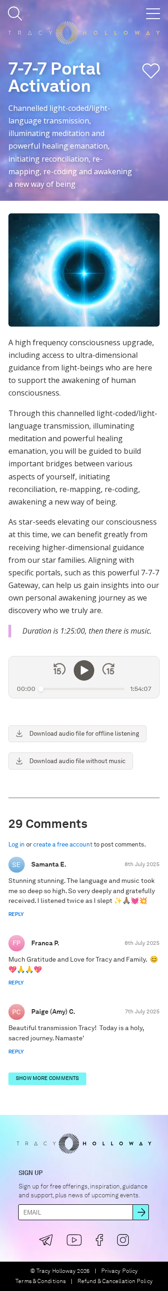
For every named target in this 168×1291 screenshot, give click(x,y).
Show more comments (47, 1078)
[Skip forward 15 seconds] (108, 670)
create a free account (62, 844)
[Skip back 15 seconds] (60, 670)
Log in (16, 844)
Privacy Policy (119, 1271)
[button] (15, 13)
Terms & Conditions (40, 1281)
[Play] (84, 670)
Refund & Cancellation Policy (115, 1281)
